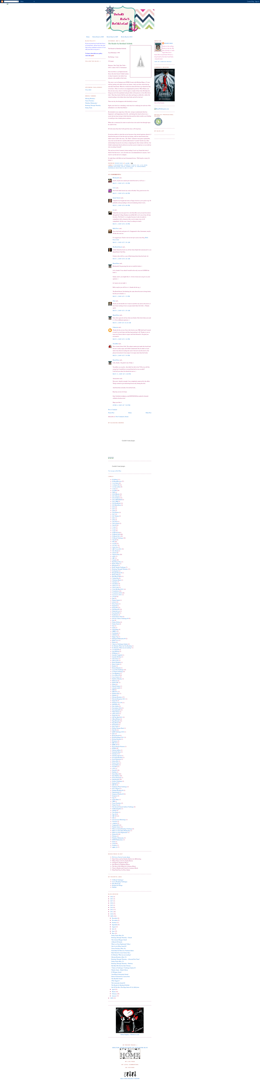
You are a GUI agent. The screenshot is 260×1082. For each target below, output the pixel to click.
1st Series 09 (115, 485)
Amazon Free (115, 554)
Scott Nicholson (116, 759)
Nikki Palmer (115, 712)
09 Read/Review (118, 165)
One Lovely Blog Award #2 (118, 946)
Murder (114, 695)
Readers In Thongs (117, 885)
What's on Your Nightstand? (120, 832)
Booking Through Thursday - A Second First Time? (125, 959)
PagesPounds (115, 721)
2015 (113, 509)
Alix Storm (115, 551)
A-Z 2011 (115, 545)
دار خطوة (115, 847)
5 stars (114, 531)
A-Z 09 (141, 165)
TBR (113, 801)
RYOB (131, 168)
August (114, 927)
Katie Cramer (115, 664)
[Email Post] (131, 163)
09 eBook (115, 479)
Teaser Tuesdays (89, 101)
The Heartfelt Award (116, 978)
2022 (113, 520)
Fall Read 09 (115, 609)
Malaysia (114, 681)
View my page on (114, 471)
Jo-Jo (114, 188)
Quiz (113, 734)
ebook (114, 602)
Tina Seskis (115, 812)
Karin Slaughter (116, 662)
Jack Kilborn (115, 651)
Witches (114, 836)
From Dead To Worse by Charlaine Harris (122, 950)
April (113, 989)
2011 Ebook (115, 496)
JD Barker (115, 653)
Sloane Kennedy (116, 777)
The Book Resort (117, 247)
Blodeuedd (116, 178)
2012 (111, 909)
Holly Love (115, 640)
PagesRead (111, 168)
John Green (115, 659)
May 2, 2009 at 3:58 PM (121, 183)
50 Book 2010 (116, 534)
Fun (113, 626)
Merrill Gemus (116, 686)
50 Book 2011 (116, 536)
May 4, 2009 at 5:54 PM (121, 355)
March (114, 991)
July (113, 929)
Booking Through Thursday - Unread (121, 937)
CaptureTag (115, 578)
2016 (113, 510)
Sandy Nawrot (116, 198)
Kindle (114, 666)
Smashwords (115, 779)
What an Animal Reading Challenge (122, 829)
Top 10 (114, 814)
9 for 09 (133, 165)
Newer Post (111, 413)
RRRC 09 (115, 745)
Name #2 (114, 701)
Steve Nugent (116, 788)
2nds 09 (114, 525)
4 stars (114, 529)
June (113, 931)
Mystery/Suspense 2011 (118, 699)
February (114, 994)
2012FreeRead (116, 503)
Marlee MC (115, 682)
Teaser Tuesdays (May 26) (118, 948)
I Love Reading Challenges (119, 882)
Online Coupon (133, 1078)
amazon (114, 552)
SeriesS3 (114, 770)
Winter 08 (115, 834)
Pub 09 (114, 730)
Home (88, 37)
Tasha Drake (115, 799)
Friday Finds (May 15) (117, 961)
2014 (113, 507)
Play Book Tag (116, 883)
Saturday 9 (115, 754)
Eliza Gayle (115, 604)
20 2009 (114, 490)
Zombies (114, 845)
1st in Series (115, 483)
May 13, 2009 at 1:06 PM (122, 374)
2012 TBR (115, 501)
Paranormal (115, 724)
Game (113, 627)
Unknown (115, 327)
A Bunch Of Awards (116, 942)
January (114, 996)
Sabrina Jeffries (116, 750)
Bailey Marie (115, 563)
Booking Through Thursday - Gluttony (122, 963)
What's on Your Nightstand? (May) (120, 944)
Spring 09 (115, 783)
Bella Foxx (116, 228)
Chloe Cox (115, 585)
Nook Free (115, 715)
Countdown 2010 (117, 593)
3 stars (114, 527)
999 (138, 165)
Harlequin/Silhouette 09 (119, 638)
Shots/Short (115, 774)
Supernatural (115, 792)
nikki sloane (115, 713)
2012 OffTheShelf (117, 499)
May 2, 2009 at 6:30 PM (121, 224)
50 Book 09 (127, 165)
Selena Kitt (115, 761)
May (113, 933)
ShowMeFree (115, 776)
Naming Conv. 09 (131, 166)
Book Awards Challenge (119, 567)
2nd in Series (115, 523)
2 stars (114, 488)
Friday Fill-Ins (116, 622)
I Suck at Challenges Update (120, 644)
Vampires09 (115, 825)
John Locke (115, 660)
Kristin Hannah (116, 668)
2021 (113, 518)
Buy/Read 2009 (116, 576)
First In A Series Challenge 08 (120, 618)
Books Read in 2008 (98, 37)
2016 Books (115, 512)
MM (113, 690)
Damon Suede (116, 600)
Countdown (115, 591)
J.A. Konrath (115, 649)
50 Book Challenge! (117, 880)
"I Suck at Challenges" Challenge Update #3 (123, 968)
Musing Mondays (90, 98)
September (115, 925)
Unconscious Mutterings (119, 819)
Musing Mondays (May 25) (119, 957)
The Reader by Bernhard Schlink (120, 985)
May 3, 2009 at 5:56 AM (121, 242)
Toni (114, 301)
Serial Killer (115, 765)
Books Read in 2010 (126, 37)
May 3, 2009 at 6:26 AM (121, 259)
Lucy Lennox (116, 677)
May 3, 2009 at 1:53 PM (121, 296)
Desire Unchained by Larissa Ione (120, 976)
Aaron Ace (115, 547)
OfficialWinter (116, 719)
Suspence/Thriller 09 (118, 794)
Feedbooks (115, 615)
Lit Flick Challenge (117, 671)
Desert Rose (116, 263)
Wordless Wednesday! (91, 103)
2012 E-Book (116, 498)
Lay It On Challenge (117, 670)
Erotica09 (115, 607)
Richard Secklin (116, 739)
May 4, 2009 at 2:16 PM (121, 339)
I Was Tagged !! (115, 981)
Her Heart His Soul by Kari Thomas (121, 966)
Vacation (114, 821)
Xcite (113, 841)
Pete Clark (115, 726)
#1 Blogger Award (116, 972)
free (113, 620)
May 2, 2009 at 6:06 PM (121, 205)
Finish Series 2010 (117, 617)
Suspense (114, 796)
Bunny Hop (115, 574)
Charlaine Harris (116, 580)
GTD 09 (123, 166)
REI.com (124, 1078)
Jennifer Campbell (117, 655)
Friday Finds (88, 108)
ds (113, 210)
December (115, 918)
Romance (114, 741)
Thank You (115, 805)
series (113, 768)
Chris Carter (115, 587)
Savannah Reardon (117, 757)
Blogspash (115, 565)
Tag (113, 798)
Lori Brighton (116, 673)
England (114, 606)
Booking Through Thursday (93, 105)
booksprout (115, 571)
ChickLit (114, 582)
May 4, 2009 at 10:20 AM (122, 323)
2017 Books (115, 516)
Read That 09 (120, 168)
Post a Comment (112, 409)
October (114, 922)
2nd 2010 (115, 521)
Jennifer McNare (116, 657)
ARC (113, 558)
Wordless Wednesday (118, 838)
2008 (111, 998)
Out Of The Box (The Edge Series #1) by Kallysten (125, 987)
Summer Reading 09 (117, 790)
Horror (114, 642)
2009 (113, 492)
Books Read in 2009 (112, 37)
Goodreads (115, 633)
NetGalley (115, 704)
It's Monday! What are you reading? (121, 955)
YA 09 (114, 843)
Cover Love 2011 (117, 595)
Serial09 (114, 766)
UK (113, 818)
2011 (111, 912)
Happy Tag (115, 637)
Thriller (114, 810)
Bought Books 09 (117, 573)
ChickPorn (115, 584)
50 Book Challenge (117, 538)
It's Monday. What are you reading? (122, 648)
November (115, 920)
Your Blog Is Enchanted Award (119, 974)
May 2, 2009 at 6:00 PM (121, 193)
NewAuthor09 (141, 166)
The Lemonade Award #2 (118, 983)
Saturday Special (116, 755)
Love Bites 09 (116, 675)
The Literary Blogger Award (119, 940)
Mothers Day (115, 693)
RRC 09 (127, 168)
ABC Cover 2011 (117, 549)
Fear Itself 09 (115, 613)
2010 (111, 914)
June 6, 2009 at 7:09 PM (121, 405)
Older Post (148, 413)
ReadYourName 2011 (118, 737)
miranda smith (116, 688)
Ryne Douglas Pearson (118, 746)
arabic (114, 556)
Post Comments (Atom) (122, 416)
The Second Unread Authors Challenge (123, 807)
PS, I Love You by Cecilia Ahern (121, 857)
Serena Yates (115, 763)
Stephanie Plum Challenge (119, 787)
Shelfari (114, 772)
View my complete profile (163, 61)
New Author (115, 706)
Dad (113, 598)
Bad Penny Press (116, 562)
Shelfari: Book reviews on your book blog (130, 1047)
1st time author (116, 487)
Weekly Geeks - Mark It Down (119, 970)
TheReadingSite (116, 809)
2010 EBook (115, 494)
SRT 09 (114, 785)
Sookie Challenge (117, 781)
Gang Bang (115, 629)
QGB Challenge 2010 (118, 732)
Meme (114, 684)
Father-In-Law (116, 611)
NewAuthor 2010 (117, 708)
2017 (113, 514)
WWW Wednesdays (117, 840)
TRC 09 (114, 816)
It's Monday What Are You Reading (122, 646)
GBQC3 (114, 631)
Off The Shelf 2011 (117, 717)
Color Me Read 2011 (118, 589)
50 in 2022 (88, 90)
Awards (114, 560)
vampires (114, 823)
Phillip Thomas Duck (118, 728)
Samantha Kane (116, 752)
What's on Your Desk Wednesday (121, 830)
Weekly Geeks (116, 827)
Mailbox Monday (117, 679)
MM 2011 (115, 691)
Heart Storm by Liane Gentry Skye (120, 953)
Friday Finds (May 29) (117, 935)
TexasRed (115, 344)
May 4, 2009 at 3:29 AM (121, 310)
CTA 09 (114, 596)
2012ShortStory (116, 505)
